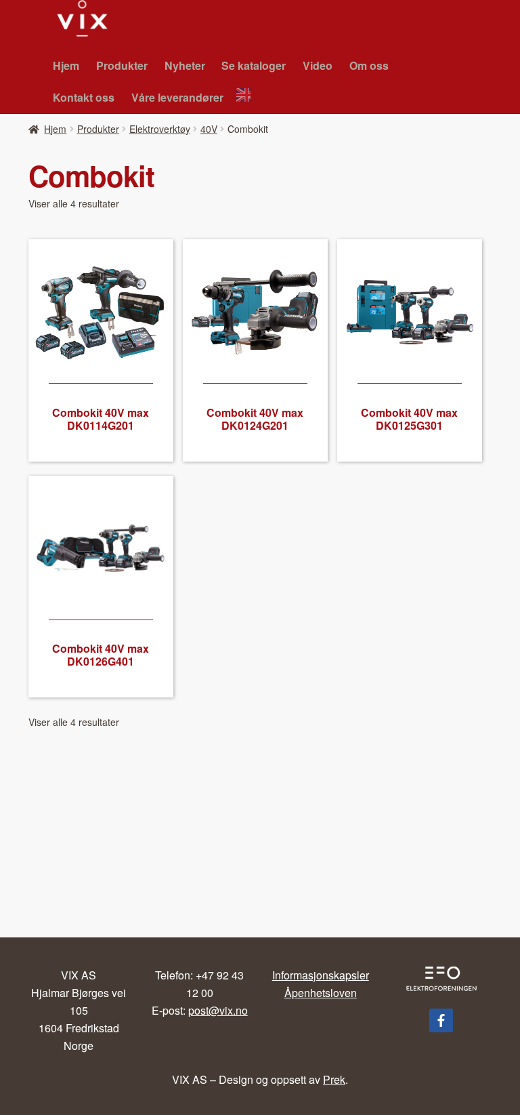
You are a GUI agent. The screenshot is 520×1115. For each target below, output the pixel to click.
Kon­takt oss (83, 97)
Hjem (66, 65)
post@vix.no (218, 1010)
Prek (334, 1079)
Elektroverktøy (159, 129)
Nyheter (185, 65)
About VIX (247, 97)
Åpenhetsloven (320, 992)
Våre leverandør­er (177, 97)
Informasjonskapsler (320, 975)
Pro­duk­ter (122, 65)
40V (208, 129)
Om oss (369, 65)
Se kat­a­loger (253, 65)
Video (317, 65)
